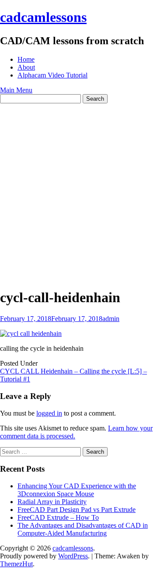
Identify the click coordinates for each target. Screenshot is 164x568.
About (26, 67)
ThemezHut (16, 564)
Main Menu (16, 90)
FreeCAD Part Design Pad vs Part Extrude (76, 509)
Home (26, 59)
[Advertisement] (82, 190)
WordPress (73, 556)
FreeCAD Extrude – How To (58, 517)
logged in (49, 413)
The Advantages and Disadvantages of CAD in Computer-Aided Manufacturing (82, 529)
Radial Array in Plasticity (52, 501)
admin (110, 318)
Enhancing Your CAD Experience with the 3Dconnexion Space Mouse (76, 489)
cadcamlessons (43, 17)
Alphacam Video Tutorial (52, 75)
